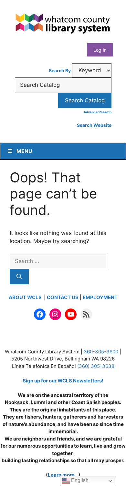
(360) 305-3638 (95, 366)
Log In (100, 50)
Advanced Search (97, 112)
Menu (24, 151)
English (79, 480)
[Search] (19, 277)
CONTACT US (63, 297)
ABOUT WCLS (26, 297)
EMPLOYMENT (100, 297)
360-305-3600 (101, 352)
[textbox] (63, 85)
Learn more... (63, 475)
